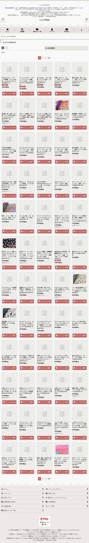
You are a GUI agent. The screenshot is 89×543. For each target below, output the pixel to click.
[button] (3, 20)
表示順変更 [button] (51, 48)
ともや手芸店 (44, 20)
